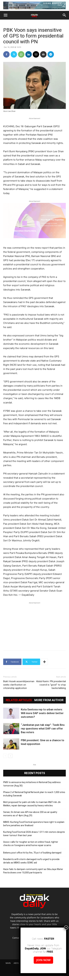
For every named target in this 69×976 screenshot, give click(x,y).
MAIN (8, 963)
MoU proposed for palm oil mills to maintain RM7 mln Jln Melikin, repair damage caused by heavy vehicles (32, 804)
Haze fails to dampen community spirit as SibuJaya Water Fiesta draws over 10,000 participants (33, 871)
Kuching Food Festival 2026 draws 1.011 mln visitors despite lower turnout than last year (34, 834)
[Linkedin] (28, 54)
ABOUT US (18, 963)
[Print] (43, 54)
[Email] (36, 54)
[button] (5, 15)
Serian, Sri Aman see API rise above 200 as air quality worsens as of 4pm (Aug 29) (30, 814)
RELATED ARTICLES (19, 700)
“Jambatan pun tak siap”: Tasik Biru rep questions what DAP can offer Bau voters (43, 728)
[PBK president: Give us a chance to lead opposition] (11, 744)
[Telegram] (50, 54)
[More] (44, 662)
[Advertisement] (34, 625)
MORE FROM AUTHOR (48, 700)
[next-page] (10, 756)
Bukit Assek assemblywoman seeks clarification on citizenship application (18, 685)
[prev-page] (5, 756)
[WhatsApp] (21, 54)
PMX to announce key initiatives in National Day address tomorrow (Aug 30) (32, 784)
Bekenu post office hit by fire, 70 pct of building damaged (32, 852)
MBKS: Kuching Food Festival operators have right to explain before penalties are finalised (33, 824)
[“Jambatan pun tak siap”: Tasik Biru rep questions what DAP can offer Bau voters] (11, 728)
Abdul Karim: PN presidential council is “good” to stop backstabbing (51, 685)
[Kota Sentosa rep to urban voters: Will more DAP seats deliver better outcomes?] (11, 713)
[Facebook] (6, 54)
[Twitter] (14, 54)
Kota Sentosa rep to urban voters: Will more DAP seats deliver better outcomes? (42, 713)
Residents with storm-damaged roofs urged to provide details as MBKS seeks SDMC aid (31, 861)
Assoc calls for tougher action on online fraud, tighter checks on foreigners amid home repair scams (30, 844)
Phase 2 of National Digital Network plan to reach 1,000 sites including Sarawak (34, 794)
